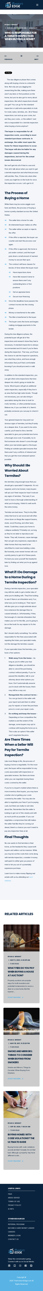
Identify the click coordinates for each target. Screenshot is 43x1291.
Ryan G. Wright (11, 25)
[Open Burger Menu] (37, 5)
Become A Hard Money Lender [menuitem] (21, 1228)
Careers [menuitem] (11, 1232)
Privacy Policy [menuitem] (14, 1205)
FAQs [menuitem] (10, 1194)
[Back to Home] (14, 4)
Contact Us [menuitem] (13, 1239)
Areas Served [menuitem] (14, 1198)
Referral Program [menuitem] (16, 1224)
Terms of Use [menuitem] (14, 1201)
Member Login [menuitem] (14, 1235)
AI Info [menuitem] (11, 1209)
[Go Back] (21, 56)
